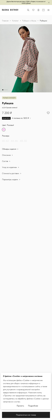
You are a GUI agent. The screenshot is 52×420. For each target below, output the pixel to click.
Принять (20, 406)
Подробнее (33, 406)
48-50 (23, 140)
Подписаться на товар (26, 415)
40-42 (5, 140)
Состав (5, 161)
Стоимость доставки (11, 173)
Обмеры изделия (9, 149)
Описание (6, 155)
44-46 (14, 140)
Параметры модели (10, 179)
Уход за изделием (9, 167)
